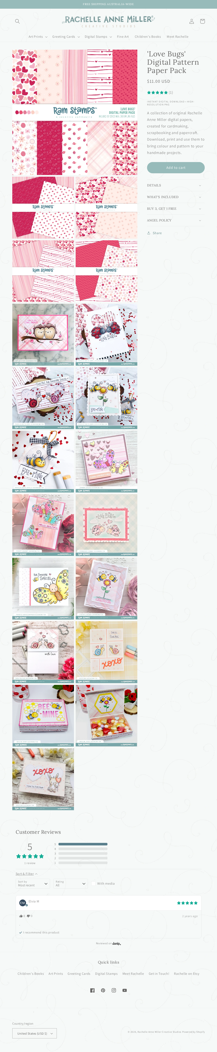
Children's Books (31, 973)
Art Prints (56, 973)
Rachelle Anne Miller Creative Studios (159, 1031)
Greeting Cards (79, 973)
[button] (17, 21)
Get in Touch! (159, 973)
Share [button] (157, 233)
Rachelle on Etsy (186, 973)
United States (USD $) (32, 1033)
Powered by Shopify (193, 1031)
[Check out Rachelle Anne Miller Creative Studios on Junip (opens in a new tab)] (116, 943)
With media (106, 883)
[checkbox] (108, 883)
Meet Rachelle (133, 973)
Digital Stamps (106, 973)
